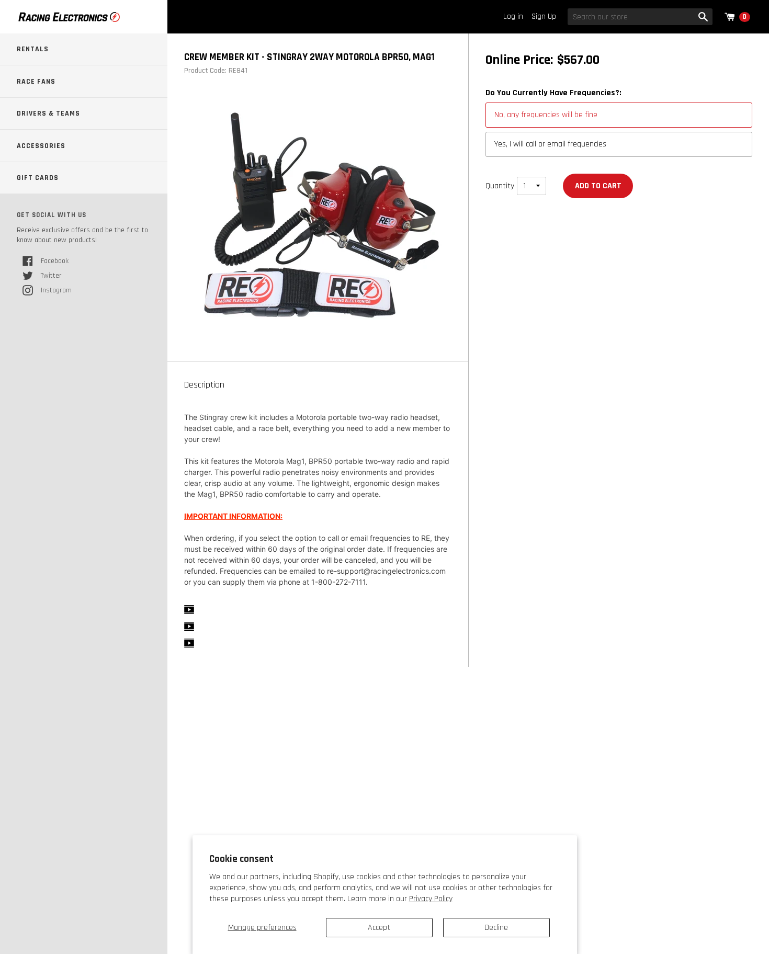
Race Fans (36, 81)
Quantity (499, 185)
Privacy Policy (431, 898)
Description (204, 385)
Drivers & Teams (48, 113)
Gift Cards (38, 178)
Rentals (33, 49)
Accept (379, 927)
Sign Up (543, 16)
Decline (496, 927)
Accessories (41, 146)
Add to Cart (598, 185)
